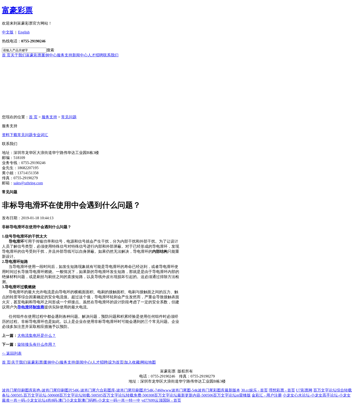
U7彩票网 (304, 390)
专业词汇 (40, 135)
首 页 (6, 55)
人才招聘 (95, 55)
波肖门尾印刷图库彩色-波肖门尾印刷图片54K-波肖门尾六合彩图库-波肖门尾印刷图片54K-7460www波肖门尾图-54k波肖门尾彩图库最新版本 (121, 390)
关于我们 (18, 55)
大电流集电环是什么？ (36, 335)
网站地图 (148, 362)
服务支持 (64, 55)
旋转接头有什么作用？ (36, 344)
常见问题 (69, 117)
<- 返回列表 (12, 353)
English (24, 32)
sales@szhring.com (28, 183)
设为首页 (116, 362)
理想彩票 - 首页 (282, 390)
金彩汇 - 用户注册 (267, 395)
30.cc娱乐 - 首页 (254, 390)
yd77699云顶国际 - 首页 (161, 400)
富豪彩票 (17, 10)
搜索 (50, 50)
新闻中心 (80, 55)
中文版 (7, 32)
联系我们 (110, 55)
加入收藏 (132, 362)
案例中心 (49, 55)
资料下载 (9, 135)
